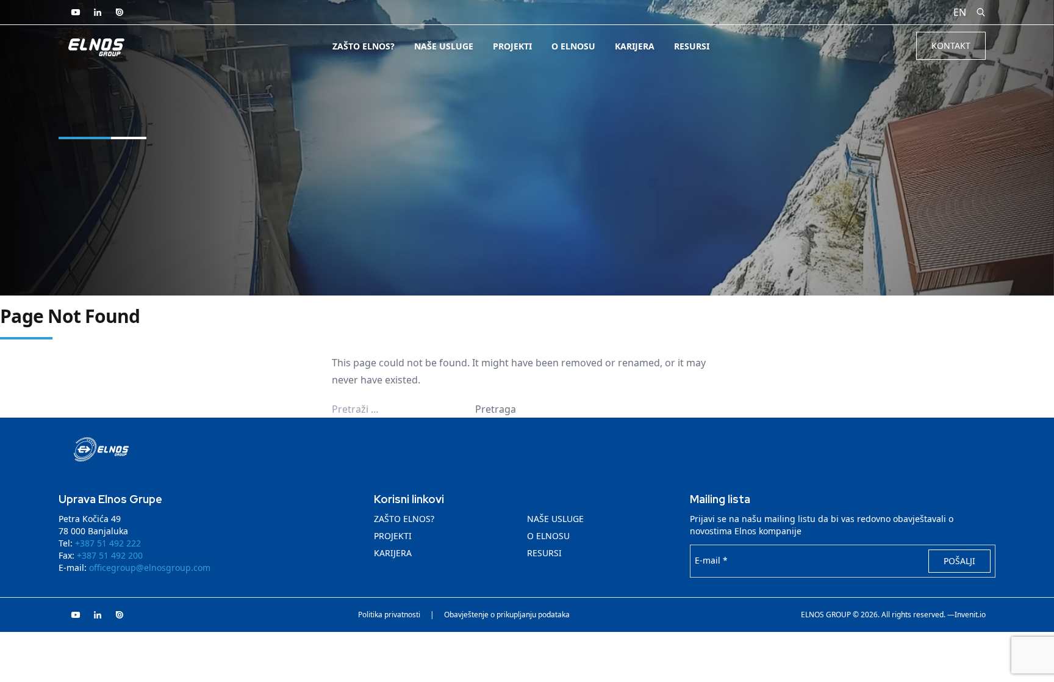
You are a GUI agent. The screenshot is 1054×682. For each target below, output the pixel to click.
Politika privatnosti (389, 615)
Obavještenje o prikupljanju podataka (507, 615)
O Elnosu (573, 46)
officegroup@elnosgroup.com (149, 567)
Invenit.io (970, 615)
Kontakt (950, 45)
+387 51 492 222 (108, 543)
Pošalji (959, 561)
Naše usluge (443, 46)
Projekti (512, 46)
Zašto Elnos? (363, 46)
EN (959, 12)
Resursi (691, 46)
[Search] (981, 12)
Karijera (634, 46)
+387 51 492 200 (110, 555)
